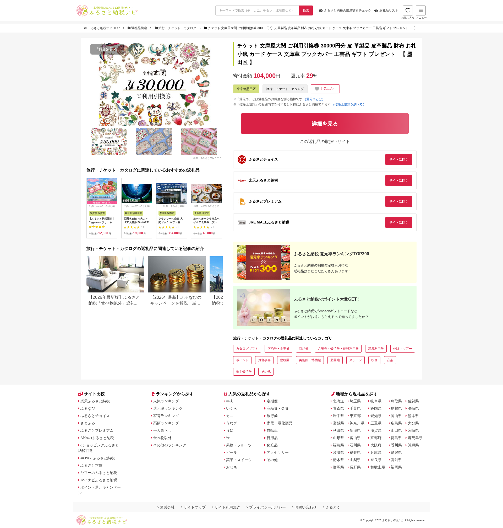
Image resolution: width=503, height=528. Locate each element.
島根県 (396, 408)
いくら (231, 408)
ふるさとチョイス (95, 416)
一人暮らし (162, 430)
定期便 (272, 401)
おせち (231, 467)
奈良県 (375, 460)
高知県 (396, 460)
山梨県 (355, 460)
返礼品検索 (139, 28)
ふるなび (87, 408)
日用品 (272, 438)
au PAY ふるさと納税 (97, 458)
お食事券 (264, 360)
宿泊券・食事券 (278, 348)
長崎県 (413, 408)
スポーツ (355, 360)
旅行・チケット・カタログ (177, 28)
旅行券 (272, 416)
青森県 (338, 408)
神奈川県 (357, 423)
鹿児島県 (415, 438)
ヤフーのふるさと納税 (98, 472)
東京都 (355, 416)
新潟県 (355, 430)
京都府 (375, 438)
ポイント (242, 360)
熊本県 (413, 416)
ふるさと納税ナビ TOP (104, 28)
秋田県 (338, 430)
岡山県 (396, 416)
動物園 (284, 360)
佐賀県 (413, 401)
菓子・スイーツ (239, 460)
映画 (374, 360)
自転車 (272, 430)
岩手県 (338, 416)
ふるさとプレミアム (96, 430)
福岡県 (396, 467)
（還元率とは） (314, 99)
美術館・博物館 (310, 360)
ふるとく (333, 507)
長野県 (355, 467)
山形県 (338, 438)
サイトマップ (195, 507)
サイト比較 (94, 394)
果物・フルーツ (239, 445)
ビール (231, 452)
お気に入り (407, 17)
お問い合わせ (306, 507)
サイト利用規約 (227, 507)
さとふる (87, 423)
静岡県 (375, 408)
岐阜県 (375, 401)
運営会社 (167, 507)
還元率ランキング (168, 408)
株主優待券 (244, 372)
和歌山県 (377, 467)
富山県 (355, 438)
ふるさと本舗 (91, 465)
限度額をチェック (347, 10)
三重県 (375, 423)
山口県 (396, 430)
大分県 (413, 423)
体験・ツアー (402, 348)
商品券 (303, 348)
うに (229, 430)
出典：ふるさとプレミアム (207, 158)
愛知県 (375, 416)
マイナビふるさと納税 (98, 480)
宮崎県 (413, 430)
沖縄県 (413, 445)
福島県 (338, 445)
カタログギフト (247, 348)
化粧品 (272, 445)
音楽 (390, 360)
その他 (266, 372)
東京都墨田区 (246, 89)
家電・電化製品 (279, 423)
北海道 (338, 401)
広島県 (396, 423)
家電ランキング (166, 416)
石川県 (355, 445)
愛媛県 (396, 452)
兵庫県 (375, 452)
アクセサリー (278, 452)
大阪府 (375, 445)
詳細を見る (107, 49)
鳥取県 (396, 401)
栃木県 (338, 460)
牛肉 (229, 401)
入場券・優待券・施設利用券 (338, 348)
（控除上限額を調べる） (348, 104)
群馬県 (338, 467)
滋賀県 (375, 430)
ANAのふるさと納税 (97, 438)
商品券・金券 (278, 408)
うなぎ (231, 423)
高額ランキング (166, 423)
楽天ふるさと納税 (95, 401)
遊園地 (335, 360)
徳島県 (396, 438)
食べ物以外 (162, 438)
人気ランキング (166, 401)
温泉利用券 (376, 348)
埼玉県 (355, 401)
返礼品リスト (388, 10)
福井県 (355, 452)
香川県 (396, 445)
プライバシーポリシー (267, 507)
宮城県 (338, 423)
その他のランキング (169, 445)
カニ (229, 416)
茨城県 (338, 452)
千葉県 (355, 408)
